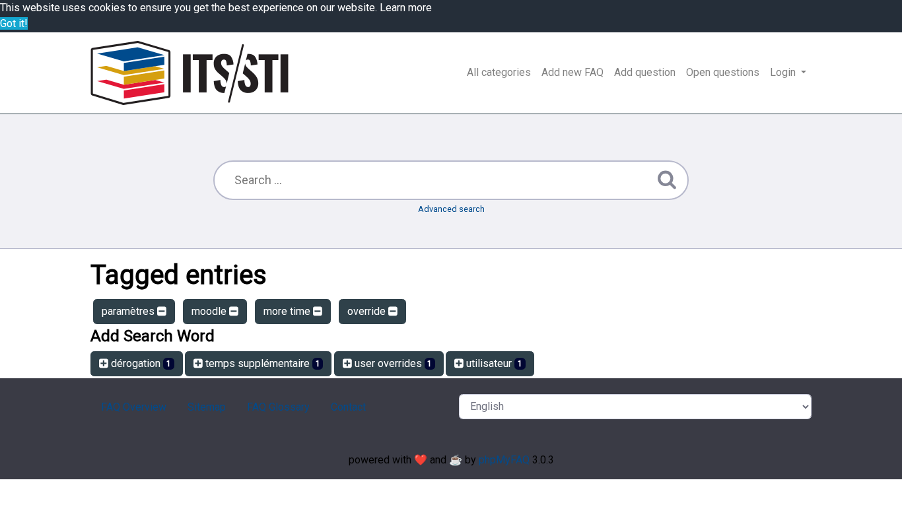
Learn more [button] (406, 7)
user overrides (392, 363)
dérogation (139, 363)
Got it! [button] (14, 23)
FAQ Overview (133, 407)
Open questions (722, 72)
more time (288, 311)
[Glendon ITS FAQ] (189, 73)
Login (784, 72)
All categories (499, 72)
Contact (348, 407)
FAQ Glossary (278, 407)
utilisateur (493, 363)
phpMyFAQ (504, 460)
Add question (645, 72)
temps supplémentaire (261, 363)
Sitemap (207, 407)
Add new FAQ (572, 72)
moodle (210, 311)
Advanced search (451, 209)
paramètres (129, 311)
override (367, 311)
